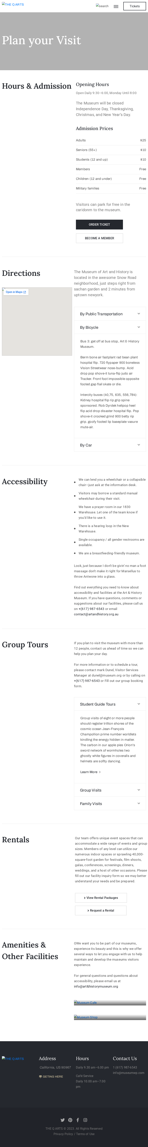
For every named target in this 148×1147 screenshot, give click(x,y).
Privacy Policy (64, 1134)
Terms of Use (85, 1134)
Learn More (89, 772)
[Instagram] (85, 1120)
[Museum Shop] (110, 1017)
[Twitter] (62, 1120)
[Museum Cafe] (110, 1002)
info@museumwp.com (128, 1073)
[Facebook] (77, 1120)
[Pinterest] (70, 1120)
